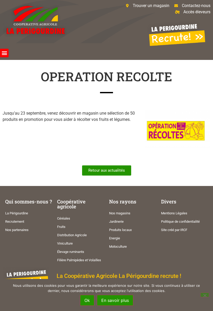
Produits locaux (120, 230)
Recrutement (14, 221)
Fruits (61, 227)
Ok (87, 300)
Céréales (63, 218)
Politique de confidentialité (180, 221)
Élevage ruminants (70, 252)
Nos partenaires (17, 230)
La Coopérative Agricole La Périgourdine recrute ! (119, 275)
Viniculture (65, 243)
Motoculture (118, 246)
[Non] (204, 295)
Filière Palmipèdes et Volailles (79, 260)
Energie (114, 238)
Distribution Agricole (72, 235)
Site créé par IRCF (174, 230)
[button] (4, 53)
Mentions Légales (174, 213)
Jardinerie (116, 221)
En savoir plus (115, 300)
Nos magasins (119, 213)
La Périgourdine (16, 213)
